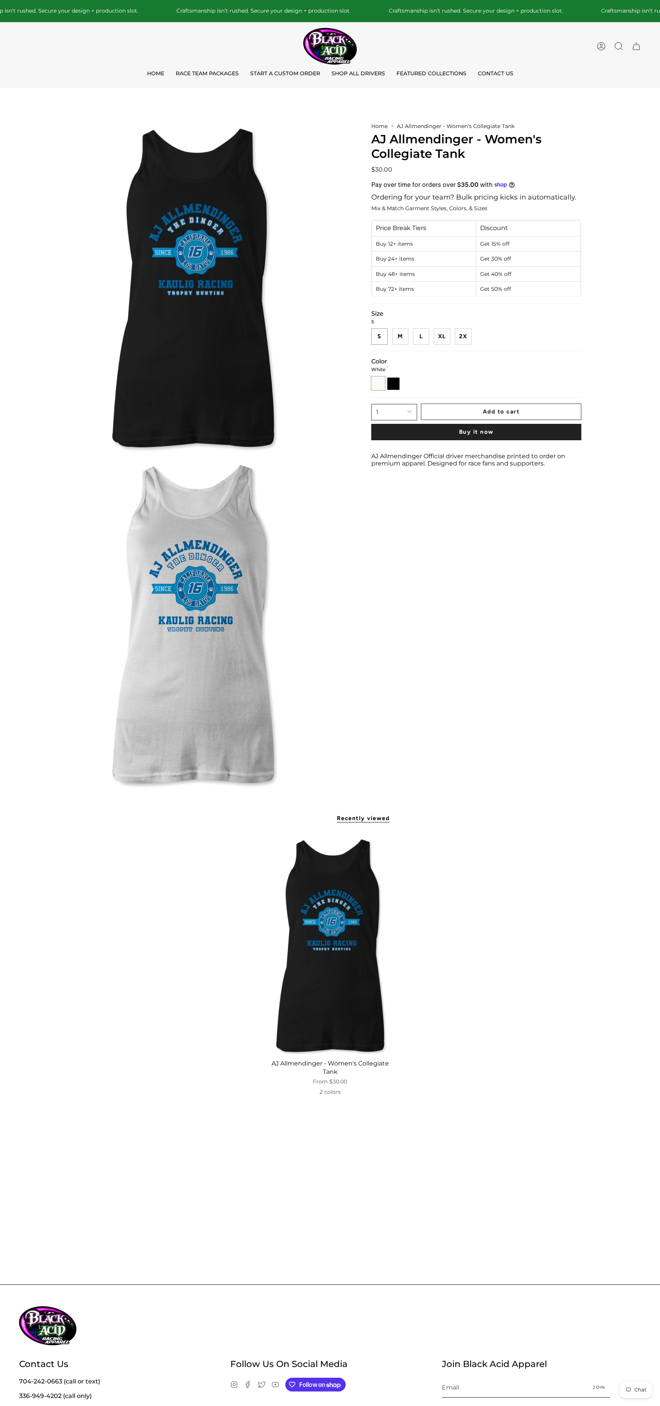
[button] (619, 46)
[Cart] (636, 46)
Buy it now (476, 431)
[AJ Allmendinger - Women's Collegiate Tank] (330, 946)
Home (379, 126)
